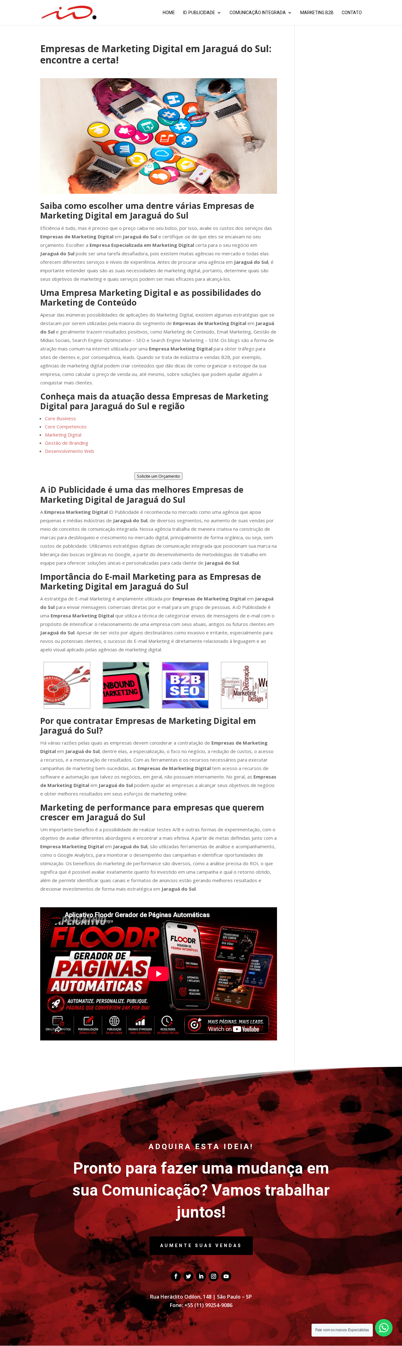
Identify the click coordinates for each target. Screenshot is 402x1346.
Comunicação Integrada (258, 12)
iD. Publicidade (199, 12)
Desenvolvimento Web (69, 451)
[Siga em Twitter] (188, 1276)
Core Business (60, 418)
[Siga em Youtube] (226, 1276)
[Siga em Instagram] (214, 1276)
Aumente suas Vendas (201, 1245)
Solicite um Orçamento (158, 476)
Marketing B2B (317, 12)
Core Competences (66, 426)
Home (169, 12)
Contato (352, 12)
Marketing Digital (63, 434)
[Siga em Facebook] (176, 1276)
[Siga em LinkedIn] (201, 1276)
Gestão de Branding (66, 443)
